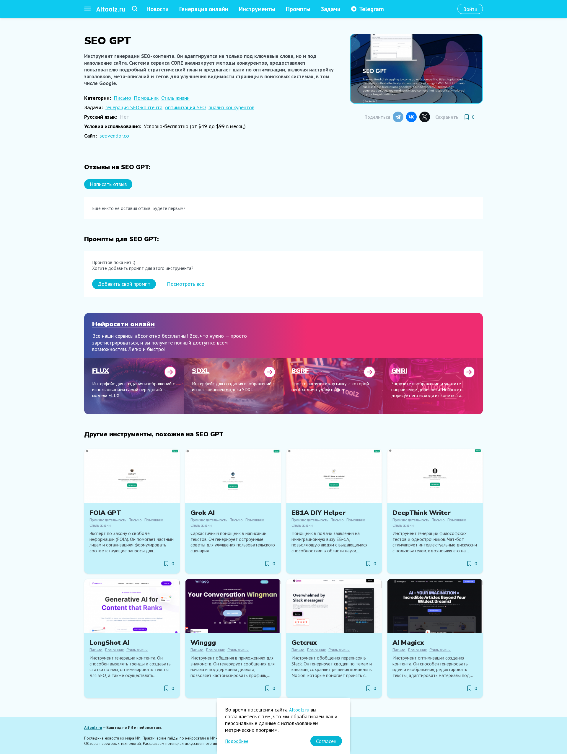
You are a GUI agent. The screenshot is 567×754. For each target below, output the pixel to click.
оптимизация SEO (185, 107)
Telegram (371, 9)
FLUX (100, 370)
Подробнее (236, 741)
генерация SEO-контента (133, 107)
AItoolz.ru (299, 710)
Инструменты (257, 9)
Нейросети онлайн (123, 324)
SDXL (201, 370)
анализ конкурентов (231, 107)
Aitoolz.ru (110, 9)
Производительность (107, 520)
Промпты (298, 9)
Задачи (330, 9)
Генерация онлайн (203, 9)
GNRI (399, 370)
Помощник (146, 97)
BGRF (300, 370)
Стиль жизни (175, 97)
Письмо (122, 97)
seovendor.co (114, 135)
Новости (157, 9)
